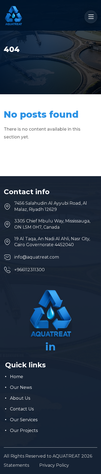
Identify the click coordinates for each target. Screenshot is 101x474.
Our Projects (24, 430)
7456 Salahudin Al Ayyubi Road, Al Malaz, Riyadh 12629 (50, 206)
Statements (16, 465)
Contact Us (22, 409)
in (50, 346)
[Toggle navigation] (91, 17)
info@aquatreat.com (36, 257)
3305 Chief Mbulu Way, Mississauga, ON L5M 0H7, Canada (52, 223)
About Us (20, 398)
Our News (21, 387)
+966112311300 (29, 269)
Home (16, 376)
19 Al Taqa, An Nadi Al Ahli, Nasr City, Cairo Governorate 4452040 (52, 241)
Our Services (23, 419)
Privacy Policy (54, 465)
